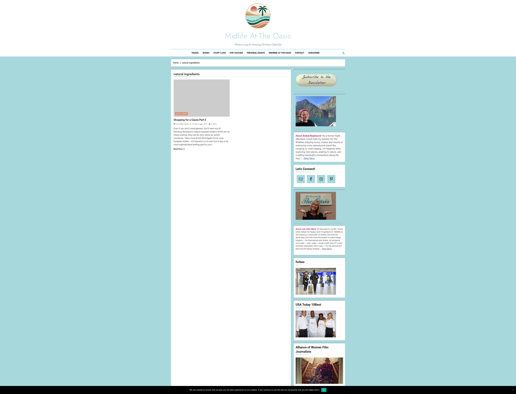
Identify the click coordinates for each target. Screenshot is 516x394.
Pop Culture (236, 53)
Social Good (181, 114)
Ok (324, 390)
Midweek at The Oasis (280, 53)
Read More (178, 149)
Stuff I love (219, 53)
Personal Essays (256, 53)
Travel (195, 53)
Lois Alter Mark (182, 124)
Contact (299, 53)
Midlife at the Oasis (258, 35)
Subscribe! (314, 53)
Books (206, 53)
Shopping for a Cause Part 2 (190, 119)
